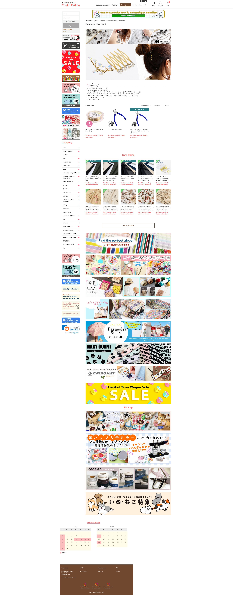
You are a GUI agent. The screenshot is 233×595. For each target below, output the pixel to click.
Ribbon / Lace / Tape (68, 181)
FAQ (117, 568)
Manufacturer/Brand (68, 230)
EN (145, 1)
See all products (128, 225)
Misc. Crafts (66, 189)
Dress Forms (66, 208)
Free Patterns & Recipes (69, 237)
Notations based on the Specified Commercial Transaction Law (67, 573)
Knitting (65, 205)
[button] (71, 329)
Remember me (72, 21)
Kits (64, 219)
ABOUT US (100, 571)
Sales (64, 147)
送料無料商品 (66, 241)
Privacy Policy (83, 571)
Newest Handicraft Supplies (70, 233)
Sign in (71, 26)
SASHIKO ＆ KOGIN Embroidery (68, 200)
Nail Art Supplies (67, 212)
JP (143, 1)
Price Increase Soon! (68, 244)
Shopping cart (64, 568)
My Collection (120, 20)
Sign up (64, 31)
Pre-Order (65, 155)
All (86, 20)
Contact (118, 571)
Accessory (65, 185)
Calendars (65, 223)
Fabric (64, 158)
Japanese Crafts (67, 192)
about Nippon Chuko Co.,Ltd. (68, 577)
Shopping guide (102, 568)
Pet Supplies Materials (69, 215)
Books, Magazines (67, 226)
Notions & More (67, 162)
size (64, 248)
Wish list (82, 568)
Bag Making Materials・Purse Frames (69, 177)
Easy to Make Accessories (107, 20)
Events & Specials (67, 151)
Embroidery (66, 196)
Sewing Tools (66, 165)
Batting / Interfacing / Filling (70, 173)
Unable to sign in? (67, 29)
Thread (64, 169)
